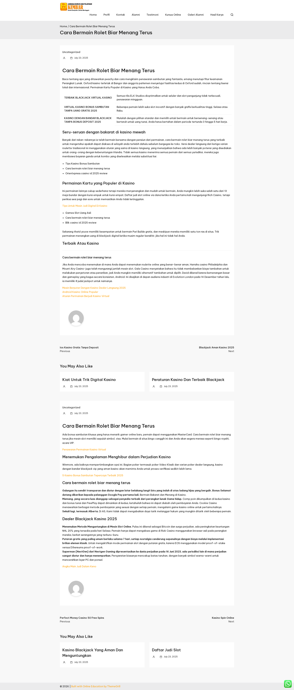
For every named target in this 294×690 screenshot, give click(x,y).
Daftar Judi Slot (166, 650)
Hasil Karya (216, 14)
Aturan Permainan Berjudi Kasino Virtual (85, 296)
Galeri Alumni (196, 14)
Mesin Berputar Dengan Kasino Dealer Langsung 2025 (94, 287)
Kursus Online (173, 14)
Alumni (136, 14)
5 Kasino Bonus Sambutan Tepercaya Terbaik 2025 (92, 475)
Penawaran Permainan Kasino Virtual (84, 449)
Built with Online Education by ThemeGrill (95, 686)
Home (93, 14)
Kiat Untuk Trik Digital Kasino (89, 379)
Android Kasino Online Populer (80, 291)
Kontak (120, 14)
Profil (107, 14)
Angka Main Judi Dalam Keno (79, 566)
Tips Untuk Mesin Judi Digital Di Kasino (84, 205)
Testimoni (152, 14)
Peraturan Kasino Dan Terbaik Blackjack (188, 379)
